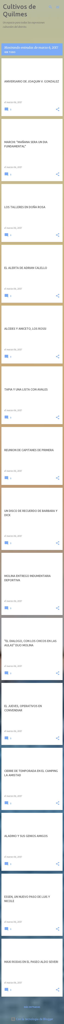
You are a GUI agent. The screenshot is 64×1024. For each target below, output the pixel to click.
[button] (57, 109)
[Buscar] (50, 7)
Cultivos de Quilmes (19, 10)
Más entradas (32, 1007)
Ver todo (9, 52)
